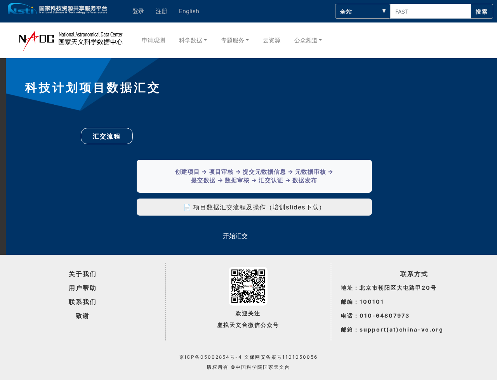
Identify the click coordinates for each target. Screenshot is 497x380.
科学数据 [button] (190, 40)
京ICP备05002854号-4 (210, 357)
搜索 (482, 11)
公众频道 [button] (306, 40)
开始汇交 (235, 236)
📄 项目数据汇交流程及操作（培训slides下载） (254, 207)
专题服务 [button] (232, 40)
